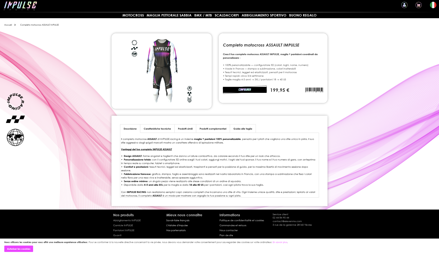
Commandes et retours (233, 225)
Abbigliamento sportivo (264, 15)
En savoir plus (280, 242)
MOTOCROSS (133, 15)
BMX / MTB (203, 15)
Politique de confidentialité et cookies (242, 220)
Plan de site (226, 235)
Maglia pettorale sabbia (169, 15)
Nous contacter (229, 230)
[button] (433, 5)
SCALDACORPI (227, 15)
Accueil (8, 25)
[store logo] (20, 6)
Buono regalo (303, 15)
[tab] (130, 128)
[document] (220, 246)
